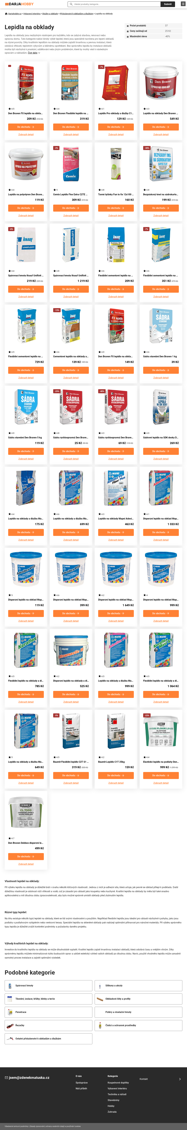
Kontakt (144, 1079)
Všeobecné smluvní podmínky (16, 1126)
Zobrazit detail (26, 134)
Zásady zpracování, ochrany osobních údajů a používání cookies (55, 1126)
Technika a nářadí (117, 1094)
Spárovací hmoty (24, 985)
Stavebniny (113, 1100)
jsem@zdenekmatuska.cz (29, 1078)
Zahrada (112, 1111)
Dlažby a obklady (50, 14)
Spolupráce (82, 1082)
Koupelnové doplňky (118, 1082)
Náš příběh (81, 1088)
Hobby (111, 1106)
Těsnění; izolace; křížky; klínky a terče (35, 998)
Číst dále (32, 52)
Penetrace (20, 1012)
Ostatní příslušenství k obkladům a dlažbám (38, 1038)
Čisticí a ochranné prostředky (120, 1025)
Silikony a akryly (113, 985)
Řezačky (19, 1025)
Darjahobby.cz (14, 14)
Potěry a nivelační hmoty (118, 1012)
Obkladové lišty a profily (117, 998)
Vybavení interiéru (31, 14)
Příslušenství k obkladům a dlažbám (76, 14)
